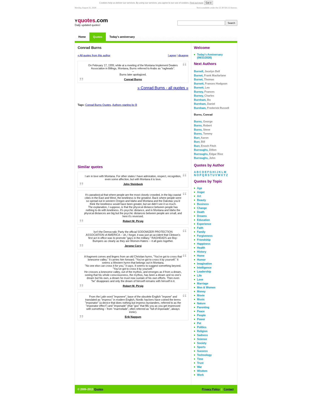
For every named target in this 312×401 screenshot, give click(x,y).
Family (201, 231)
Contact (229, 389)
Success (202, 350)
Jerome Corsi (133, 245)
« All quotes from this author (94, 55)
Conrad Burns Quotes (98, 104)
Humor (201, 259)
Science (202, 339)
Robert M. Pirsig (133, 221)
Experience (204, 223)
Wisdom (202, 370)
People (201, 315)
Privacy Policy (211, 389)
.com (91, 20)
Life (199, 275)
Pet (199, 323)
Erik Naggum (133, 316)
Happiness (203, 243)
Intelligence (204, 267)
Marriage (202, 283)
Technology (204, 354)
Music (201, 299)
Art (199, 196)
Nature (201, 303)
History (201, 251)
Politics (201, 327)
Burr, (201, 137)
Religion (202, 331)
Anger (201, 192)
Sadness (202, 335)
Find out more (196, 3)
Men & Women (206, 287)
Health (201, 247)
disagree (183, 55)
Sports (201, 346)
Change (202, 207)
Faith (200, 227)
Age (199, 188)
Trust (200, 362)
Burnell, (207, 71)
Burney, (204, 91)
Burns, (203, 121)
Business (203, 203)
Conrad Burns (133, 79)
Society (201, 342)
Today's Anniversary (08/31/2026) (210, 56)
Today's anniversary (122, 36)
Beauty (201, 199)
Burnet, (210, 75)
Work (200, 374)
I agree (172, 55)
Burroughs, (205, 149)
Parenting (203, 307)
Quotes (97, 36)
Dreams (202, 215)
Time (200, 358)
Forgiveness (205, 235)
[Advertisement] (133, 136)
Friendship (204, 239)
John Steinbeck (133, 184)
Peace (201, 311)
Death (200, 211)
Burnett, (210, 83)
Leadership (204, 271)
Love (200, 279)
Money (201, 291)
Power (201, 319)
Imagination (204, 263)
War (199, 366)
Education (203, 219)
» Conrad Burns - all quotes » (162, 88)
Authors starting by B (124, 104)
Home (82, 36)
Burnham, (202, 99)
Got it (208, 2)
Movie (201, 295)
